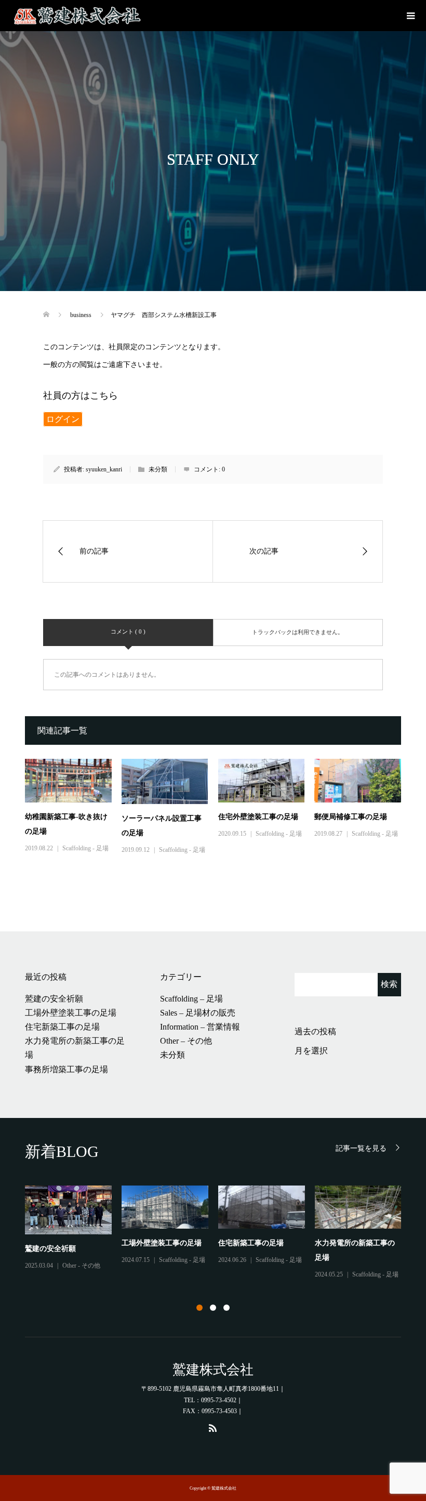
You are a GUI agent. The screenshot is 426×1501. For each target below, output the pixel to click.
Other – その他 (186, 1040)
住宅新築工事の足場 (62, 1026)
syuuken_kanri (104, 469)
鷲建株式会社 (213, 1369)
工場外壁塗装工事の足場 (70, 1012)
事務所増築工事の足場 (66, 1069)
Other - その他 (81, 1265)
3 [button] (226, 1308)
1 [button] (199, 1308)
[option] (218, 1233)
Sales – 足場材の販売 (197, 1012)
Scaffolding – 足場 (191, 998)
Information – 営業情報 (200, 1026)
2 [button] (213, 1308)
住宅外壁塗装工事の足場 (258, 817)
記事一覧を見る (361, 1148)
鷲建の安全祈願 (54, 998)
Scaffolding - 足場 (85, 848)
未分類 (172, 1054)
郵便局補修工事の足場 (350, 817)
